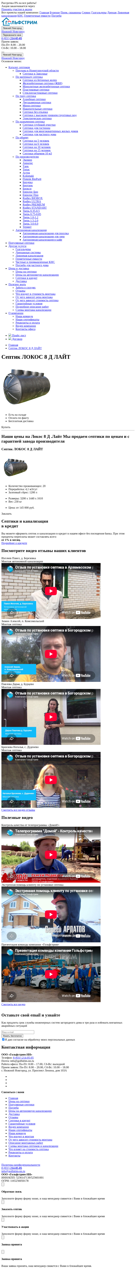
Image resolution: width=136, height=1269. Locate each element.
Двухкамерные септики (37, 102)
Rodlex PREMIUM (34, 204)
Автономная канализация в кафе (42, 239)
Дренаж (112, 12)
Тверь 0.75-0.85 (32, 214)
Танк (26, 166)
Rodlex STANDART (35, 207)
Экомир (27, 159)
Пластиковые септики (36, 89)
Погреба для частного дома (32, 265)
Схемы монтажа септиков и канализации (33, 1146)
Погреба (56, 15)
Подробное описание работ (32, 306)
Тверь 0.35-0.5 (31, 210)
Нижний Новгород (12, 28)
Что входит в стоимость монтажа (35, 293)
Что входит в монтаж (21, 1136)
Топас (26, 169)
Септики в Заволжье (35, 73)
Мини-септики (32, 105)
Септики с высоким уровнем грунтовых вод (49, 115)
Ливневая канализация (29, 255)
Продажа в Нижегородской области (37, 70)
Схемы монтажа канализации (33, 309)
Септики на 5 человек (36, 140)
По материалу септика (29, 76)
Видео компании (26, 325)
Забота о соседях (26, 287)
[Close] (2, 1184)
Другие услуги (17, 246)
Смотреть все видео (13, 1004)
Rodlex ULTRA (32, 201)
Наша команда (24, 316)
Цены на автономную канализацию (37, 274)
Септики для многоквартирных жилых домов (50, 131)
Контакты (14, 1155)
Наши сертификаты (27, 319)
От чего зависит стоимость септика (37, 300)
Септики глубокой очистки (39, 124)
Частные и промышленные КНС (35, 262)
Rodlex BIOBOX (33, 198)
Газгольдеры (99, 12)
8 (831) (11, 38)
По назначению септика (30, 121)
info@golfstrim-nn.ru (13, 1171)
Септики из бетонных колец (40, 80)
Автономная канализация (31, 230)
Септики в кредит (26, 277)
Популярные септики (21, 242)
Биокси (27, 188)
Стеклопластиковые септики (40, 92)
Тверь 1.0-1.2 (30, 217)
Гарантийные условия (29, 303)
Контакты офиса (25, 329)
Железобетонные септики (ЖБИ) (42, 83)
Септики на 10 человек (37, 147)
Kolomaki (28, 175)
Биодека (28, 182)
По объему (22, 137)
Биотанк (28, 185)
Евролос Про (30, 194)
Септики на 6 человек (36, 143)
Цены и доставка (18, 268)
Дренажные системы (28, 252)
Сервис (86, 12)
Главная (44, 12)
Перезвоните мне (12, 35)
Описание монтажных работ (25, 1142)
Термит (27, 226)
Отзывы (20, 290)
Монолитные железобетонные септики (46, 86)
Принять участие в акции (16, 9)
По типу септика (26, 96)
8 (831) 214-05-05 (23, 1057)
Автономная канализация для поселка (46, 233)
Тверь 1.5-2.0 (30, 220)
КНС (20, 15)
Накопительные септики (37, 108)
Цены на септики (26, 271)
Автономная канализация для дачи (44, 236)
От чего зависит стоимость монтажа (30, 1139)
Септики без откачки (35, 111)
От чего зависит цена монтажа (34, 297)
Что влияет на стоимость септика (28, 1149)
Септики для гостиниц (36, 127)
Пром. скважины (71, 12)
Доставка (21, 281)
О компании (15, 313)
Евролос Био (30, 191)
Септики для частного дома (39, 134)
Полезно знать (17, 284)
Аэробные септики (34, 99)
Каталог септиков (19, 67)
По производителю (27, 156)
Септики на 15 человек (37, 150)
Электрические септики (37, 118)
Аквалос (28, 163)
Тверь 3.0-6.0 (30, 223)
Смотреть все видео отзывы (18, 809)
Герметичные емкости (37, 15)
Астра (26, 172)
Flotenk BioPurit (32, 179)
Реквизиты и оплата (28, 322)
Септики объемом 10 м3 (37, 153)
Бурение (55, 12)
